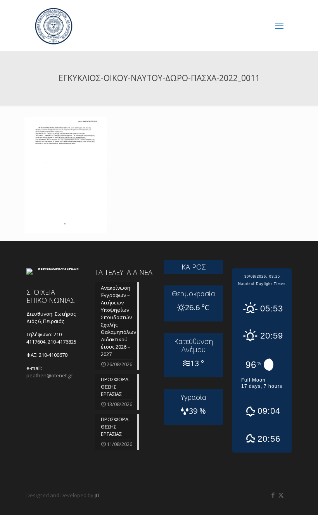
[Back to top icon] (281, 499)
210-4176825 (62, 341)
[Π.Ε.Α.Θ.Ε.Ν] (53, 25)
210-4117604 (44, 338)
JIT (97, 495)
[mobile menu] (279, 25)
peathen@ (49, 375)
